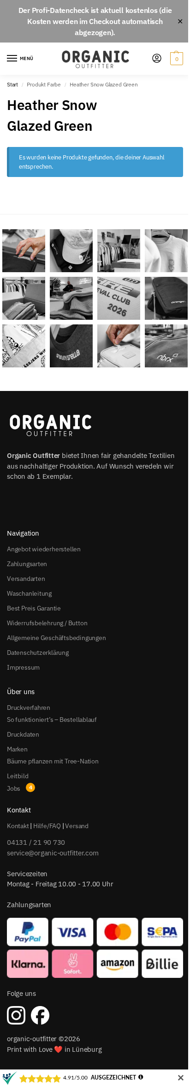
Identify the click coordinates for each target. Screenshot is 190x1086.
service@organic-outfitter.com (52, 852)
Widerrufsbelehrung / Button (47, 623)
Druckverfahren (28, 707)
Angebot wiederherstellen (44, 549)
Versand (77, 826)
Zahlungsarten (27, 564)
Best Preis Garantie (34, 608)
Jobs (13, 788)
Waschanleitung (29, 593)
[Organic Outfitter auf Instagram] (16, 1015)
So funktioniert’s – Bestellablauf (52, 719)
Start (12, 84)
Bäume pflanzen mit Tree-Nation (53, 761)
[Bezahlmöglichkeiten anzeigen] (95, 948)
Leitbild (17, 776)
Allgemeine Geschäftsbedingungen (56, 638)
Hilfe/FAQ (47, 826)
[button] (175, 58)
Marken (17, 749)
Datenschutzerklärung (38, 652)
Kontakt (18, 826)
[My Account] (156, 59)
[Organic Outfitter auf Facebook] (40, 1015)
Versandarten (26, 578)
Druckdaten (23, 734)
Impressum (23, 667)
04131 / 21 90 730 (36, 842)
